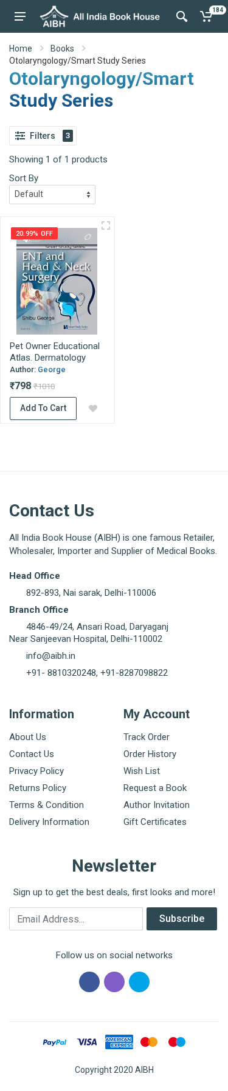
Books (62, 48)
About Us (27, 737)
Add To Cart (43, 408)
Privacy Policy (36, 771)
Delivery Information (49, 821)
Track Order (146, 737)
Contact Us (31, 754)
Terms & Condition (46, 804)
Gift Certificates (155, 821)
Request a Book (155, 787)
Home (20, 48)
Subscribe (181, 918)
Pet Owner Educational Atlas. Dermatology (55, 352)
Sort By (23, 178)
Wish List (141, 771)
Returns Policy (37, 787)
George (52, 369)
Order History (149, 754)
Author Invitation (156, 804)
